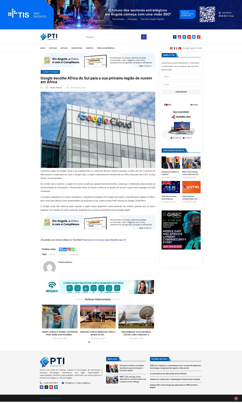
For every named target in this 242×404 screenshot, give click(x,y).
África (52, 254)
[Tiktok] (198, 37)
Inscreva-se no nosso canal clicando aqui (103, 240)
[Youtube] (189, 37)
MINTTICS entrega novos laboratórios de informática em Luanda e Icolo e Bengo (133, 379)
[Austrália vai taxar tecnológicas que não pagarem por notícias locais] (171, 187)
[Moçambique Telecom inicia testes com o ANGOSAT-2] (136, 316)
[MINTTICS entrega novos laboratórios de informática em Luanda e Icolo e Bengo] (191, 162)
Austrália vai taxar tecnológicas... (169, 197)
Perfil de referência (106, 48)
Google (62, 254)
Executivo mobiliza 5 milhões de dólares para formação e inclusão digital (132, 368)
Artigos (64, 48)
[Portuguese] (180, 48)
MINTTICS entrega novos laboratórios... (191, 173)
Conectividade (50, 72)
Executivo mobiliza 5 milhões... (170, 173)
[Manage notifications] (236, 398)
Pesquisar (144, 36)
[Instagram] (179, 37)
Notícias (53, 48)
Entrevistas (76, 48)
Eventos (89, 48)
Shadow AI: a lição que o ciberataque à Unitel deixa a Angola (175, 379)
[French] (175, 48)
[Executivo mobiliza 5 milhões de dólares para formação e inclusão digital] (171, 162)
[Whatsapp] (73, 249)
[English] (171, 48)
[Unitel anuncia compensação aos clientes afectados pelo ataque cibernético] (191, 187)
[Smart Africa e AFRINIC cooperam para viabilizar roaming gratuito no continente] (60, 316)
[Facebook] (174, 37)
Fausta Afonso (56, 87)
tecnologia (73, 254)
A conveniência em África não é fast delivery (168, 374)
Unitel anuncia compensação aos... (190, 197)
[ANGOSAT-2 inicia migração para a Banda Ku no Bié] (98, 316)
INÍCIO (42, 48)
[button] (98, 287)
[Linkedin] (184, 37)
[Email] (194, 37)
